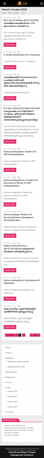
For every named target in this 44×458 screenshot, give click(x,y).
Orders (8, 388)
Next (35, 335)
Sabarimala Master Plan (16, 367)
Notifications (10, 377)
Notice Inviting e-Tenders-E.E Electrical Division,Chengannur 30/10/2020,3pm (18, 217)
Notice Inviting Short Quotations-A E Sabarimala (22, 281)
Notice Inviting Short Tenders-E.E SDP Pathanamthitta (20, 153)
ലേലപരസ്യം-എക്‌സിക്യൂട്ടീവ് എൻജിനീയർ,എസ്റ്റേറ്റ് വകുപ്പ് (20, 310)
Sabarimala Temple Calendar (18, 361)
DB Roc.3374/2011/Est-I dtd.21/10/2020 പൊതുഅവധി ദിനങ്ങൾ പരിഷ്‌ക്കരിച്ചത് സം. (19, 248)
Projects (9, 353)
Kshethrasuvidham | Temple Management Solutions (22, 453)
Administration (11, 372)
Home (8, 347)
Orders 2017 (12, 407)
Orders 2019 (12, 396)
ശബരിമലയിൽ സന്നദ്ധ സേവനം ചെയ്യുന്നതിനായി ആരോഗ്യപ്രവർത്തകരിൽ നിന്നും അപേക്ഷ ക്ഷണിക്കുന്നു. (22, 81)
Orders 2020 (12, 391)
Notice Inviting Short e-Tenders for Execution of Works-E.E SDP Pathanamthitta (21, 183)
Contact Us (10, 412)
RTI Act (9, 382)
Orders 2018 (12, 402)
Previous (11, 335)
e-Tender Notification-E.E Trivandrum (22, 54)
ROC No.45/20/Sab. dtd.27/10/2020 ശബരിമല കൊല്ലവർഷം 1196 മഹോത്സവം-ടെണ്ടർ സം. (21, 23)
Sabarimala (10, 358)
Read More (10, 45)
